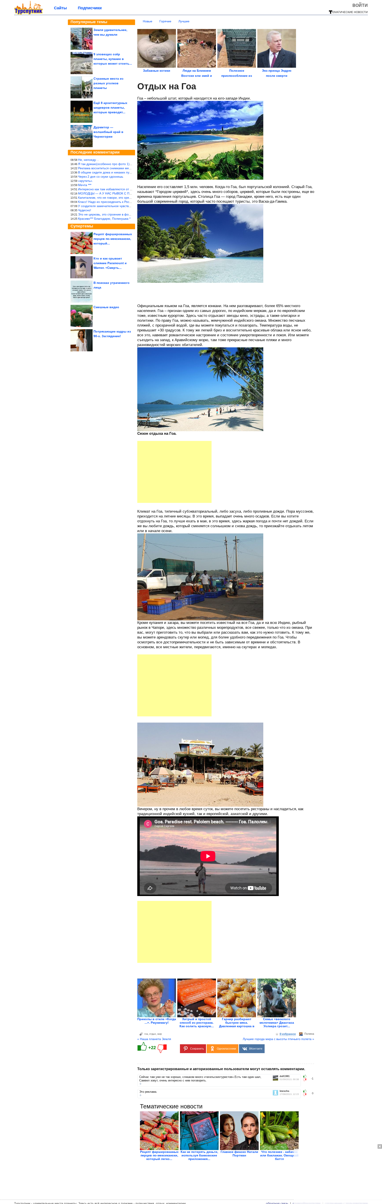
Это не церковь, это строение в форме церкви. (112, 214)
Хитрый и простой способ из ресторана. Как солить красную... (197, 1022)
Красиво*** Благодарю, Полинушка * (104, 218)
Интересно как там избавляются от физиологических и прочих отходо (129, 189)
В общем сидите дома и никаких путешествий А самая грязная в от (127, 172)
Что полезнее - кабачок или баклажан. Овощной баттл (279, 1155)
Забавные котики (156, 70)
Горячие (165, 21)
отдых (152, 1034)
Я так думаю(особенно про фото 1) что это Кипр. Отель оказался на (128, 164)
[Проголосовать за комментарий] (306, 1079)
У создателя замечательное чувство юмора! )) (111, 206)
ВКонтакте (255, 1048)
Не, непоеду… (88, 160)
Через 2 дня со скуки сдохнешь (100, 176)
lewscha (284, 1091)
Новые (147, 21)
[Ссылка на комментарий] (140, 1083)
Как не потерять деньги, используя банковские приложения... (199, 1155)
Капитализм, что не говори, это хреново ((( (109, 197)
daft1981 (285, 1076)
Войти (360, 5)
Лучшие (183, 21)
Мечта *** (84, 185)
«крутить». (85, 181)
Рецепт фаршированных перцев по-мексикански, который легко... (159, 1155)
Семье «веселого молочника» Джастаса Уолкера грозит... (277, 1022)
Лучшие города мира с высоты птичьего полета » (278, 1039)
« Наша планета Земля (154, 1039)
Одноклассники (226, 1048)
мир (159, 1034)
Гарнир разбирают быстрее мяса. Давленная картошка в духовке (236, 1024)
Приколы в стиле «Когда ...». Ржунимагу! (156, 1020)
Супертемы (82, 226)
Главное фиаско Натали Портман (239, 1153)
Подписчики (90, 8)
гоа (146, 1034)
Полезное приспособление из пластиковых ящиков (237, 76)
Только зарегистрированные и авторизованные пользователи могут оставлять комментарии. (221, 1069)
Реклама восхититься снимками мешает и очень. (113, 168)
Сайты (60, 8)
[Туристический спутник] (28, 13)
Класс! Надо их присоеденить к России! (106, 202)
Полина (309, 1033)
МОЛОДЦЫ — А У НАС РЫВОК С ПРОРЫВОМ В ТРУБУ (118, 193)
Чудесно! (84, 210)
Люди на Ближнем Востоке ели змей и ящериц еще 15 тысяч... (196, 76)
